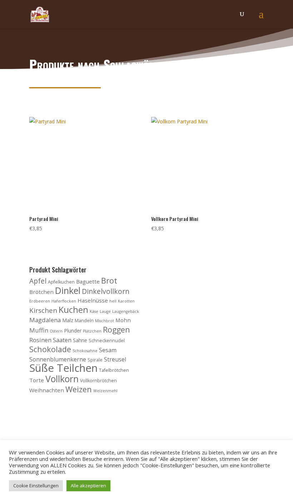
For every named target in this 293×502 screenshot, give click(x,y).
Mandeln (84, 321)
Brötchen (41, 291)
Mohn (123, 320)
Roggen (116, 329)
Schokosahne (85, 350)
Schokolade (50, 349)
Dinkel (67, 290)
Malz (67, 320)
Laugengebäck (125, 311)
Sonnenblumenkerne (57, 359)
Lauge (105, 311)
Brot (109, 280)
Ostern (56, 331)
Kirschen (43, 310)
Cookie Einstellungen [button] (36, 485)
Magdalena (45, 320)
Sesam (107, 350)
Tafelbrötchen (114, 370)
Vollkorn (62, 379)
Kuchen (73, 309)
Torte (36, 380)
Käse (94, 311)
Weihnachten (46, 390)
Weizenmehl (105, 390)
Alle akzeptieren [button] (88, 485)
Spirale (95, 360)
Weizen (78, 389)
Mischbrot (104, 320)
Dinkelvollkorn (105, 291)
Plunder (72, 330)
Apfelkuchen (61, 282)
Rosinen (40, 340)
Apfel (37, 281)
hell (112, 301)
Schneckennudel (107, 341)
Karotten (126, 301)
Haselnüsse (93, 300)
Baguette (88, 281)
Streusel (115, 359)
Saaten (62, 340)
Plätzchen (92, 331)
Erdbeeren (39, 301)
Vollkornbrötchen (98, 381)
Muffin (38, 330)
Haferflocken (63, 301)
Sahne (80, 340)
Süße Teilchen (63, 368)
